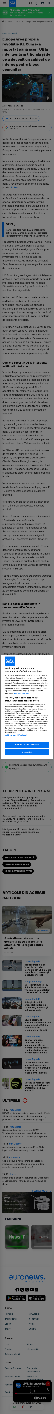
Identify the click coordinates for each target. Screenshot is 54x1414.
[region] (27, 707)
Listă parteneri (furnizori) (16, 735)
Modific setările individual (27, 744)
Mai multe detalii (21, 693)
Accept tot (27, 752)
